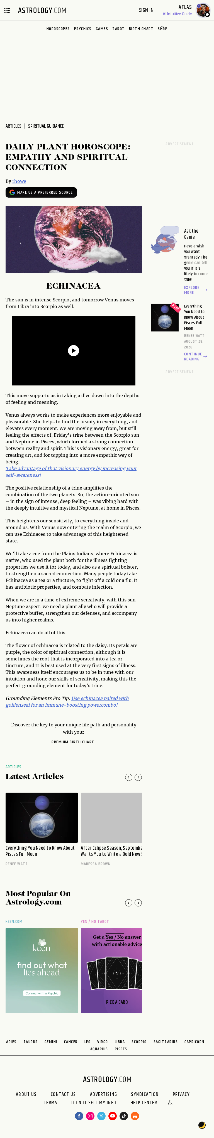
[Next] (138, 777)
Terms (51, 1103)
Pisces (121, 1049)
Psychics (83, 28)
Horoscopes (58, 28)
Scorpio (139, 1041)
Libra (120, 1041)
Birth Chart (141, 28)
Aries (11, 1041)
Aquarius (99, 1049)
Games (102, 28)
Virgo (102, 1041)
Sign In (147, 10)
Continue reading (193, 357)
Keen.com (14, 921)
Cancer (71, 1041)
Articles (14, 766)
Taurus (30, 1041)
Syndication (145, 1094)
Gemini (51, 1041)
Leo (87, 1041)
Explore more (192, 290)
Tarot (118, 28)
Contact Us (63, 1094)
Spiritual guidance (46, 126)
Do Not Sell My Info (93, 1103)
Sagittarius (166, 1041)
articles (13, 126)
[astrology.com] (42, 10)
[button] (170, 1103)
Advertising (103, 1094)
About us (26, 1094)
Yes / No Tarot (95, 921)
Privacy (181, 1094)
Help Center (143, 1103)
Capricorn (194, 1041)
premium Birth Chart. (74, 742)
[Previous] (128, 777)
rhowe (19, 181)
